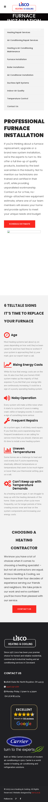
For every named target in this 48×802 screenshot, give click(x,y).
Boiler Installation (15, 67)
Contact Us (12, 106)
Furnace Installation (17, 59)
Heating (14, 30)
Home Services (37, 26)
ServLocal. (36, 793)
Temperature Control (17, 98)
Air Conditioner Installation (20, 75)
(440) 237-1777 (12, 687)
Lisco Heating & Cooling (15, 26)
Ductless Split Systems (18, 83)
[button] (24, 717)
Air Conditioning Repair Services (22, 40)
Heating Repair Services (18, 32)
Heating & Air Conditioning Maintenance (20, 50)
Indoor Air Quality (15, 90)
